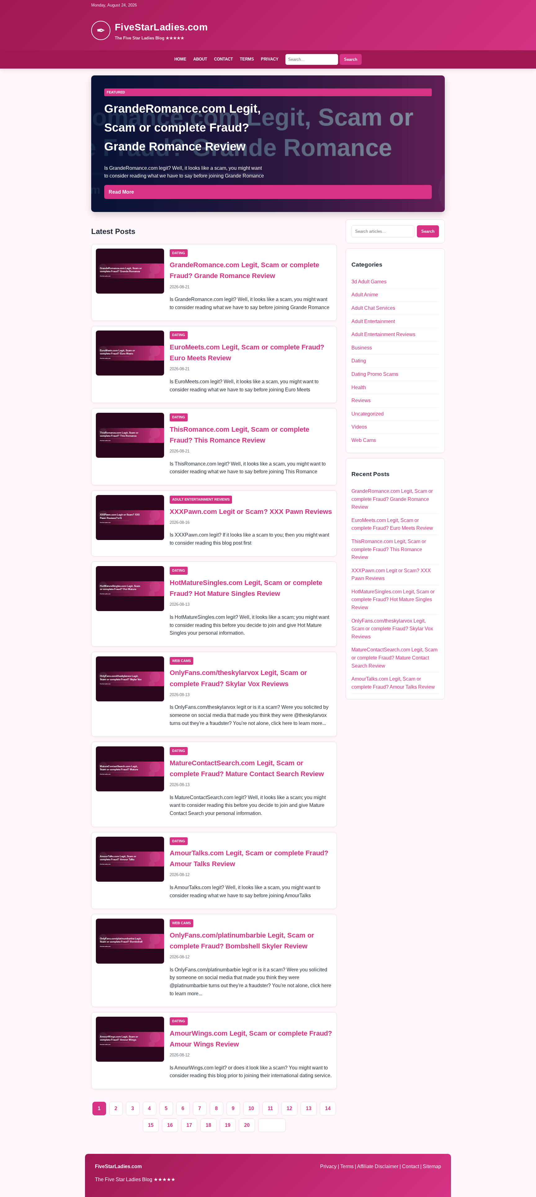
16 (170, 1125)
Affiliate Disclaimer (378, 1166)
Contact (223, 59)
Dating (178, 253)
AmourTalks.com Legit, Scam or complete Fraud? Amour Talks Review (393, 683)
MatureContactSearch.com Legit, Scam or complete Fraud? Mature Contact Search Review (394, 657)
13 (308, 1108)
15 (151, 1125)
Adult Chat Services (373, 308)
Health (358, 387)
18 (208, 1125)
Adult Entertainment (373, 321)
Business (361, 347)
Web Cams (181, 661)
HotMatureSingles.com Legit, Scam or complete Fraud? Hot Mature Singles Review (393, 599)
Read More (121, 192)
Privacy (270, 59)
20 (247, 1125)
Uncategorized (367, 413)
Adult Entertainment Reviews (201, 499)
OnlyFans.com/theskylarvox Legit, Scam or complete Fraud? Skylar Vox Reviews (392, 628)
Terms (247, 59)
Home (180, 59)
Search (350, 59)
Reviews (361, 400)
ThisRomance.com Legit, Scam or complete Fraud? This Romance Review (388, 549)
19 (227, 1125)
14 (328, 1108)
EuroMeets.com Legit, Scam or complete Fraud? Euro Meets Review (392, 524)
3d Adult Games (368, 281)
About (200, 59)
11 (270, 1108)
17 (189, 1125)
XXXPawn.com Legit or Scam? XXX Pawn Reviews (251, 511)
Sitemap (432, 1166)
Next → (271, 1125)
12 (289, 1108)
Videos (359, 427)
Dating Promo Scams (374, 374)
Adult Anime (364, 294)
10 (251, 1108)
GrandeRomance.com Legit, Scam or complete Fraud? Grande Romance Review (392, 499)
